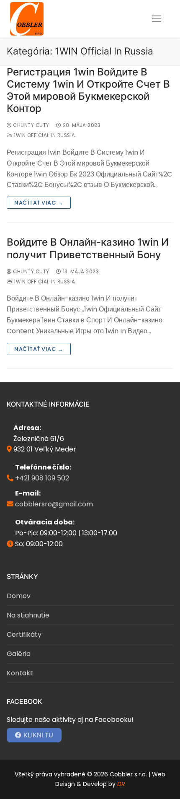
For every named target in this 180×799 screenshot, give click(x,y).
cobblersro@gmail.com (54, 504)
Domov (19, 596)
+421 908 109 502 (42, 478)
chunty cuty (30, 125)
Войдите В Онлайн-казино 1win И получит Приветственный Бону (88, 248)
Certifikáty (24, 634)
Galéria (19, 654)
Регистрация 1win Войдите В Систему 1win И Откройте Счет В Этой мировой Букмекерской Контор (88, 90)
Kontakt (20, 673)
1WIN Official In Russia (44, 135)
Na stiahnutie (28, 615)
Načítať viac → (38, 203)
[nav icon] (156, 19)
